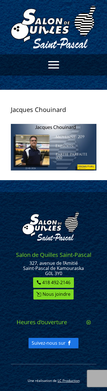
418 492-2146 (56, 282)
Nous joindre (56, 294)
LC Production (69, 380)
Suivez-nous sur (49, 343)
